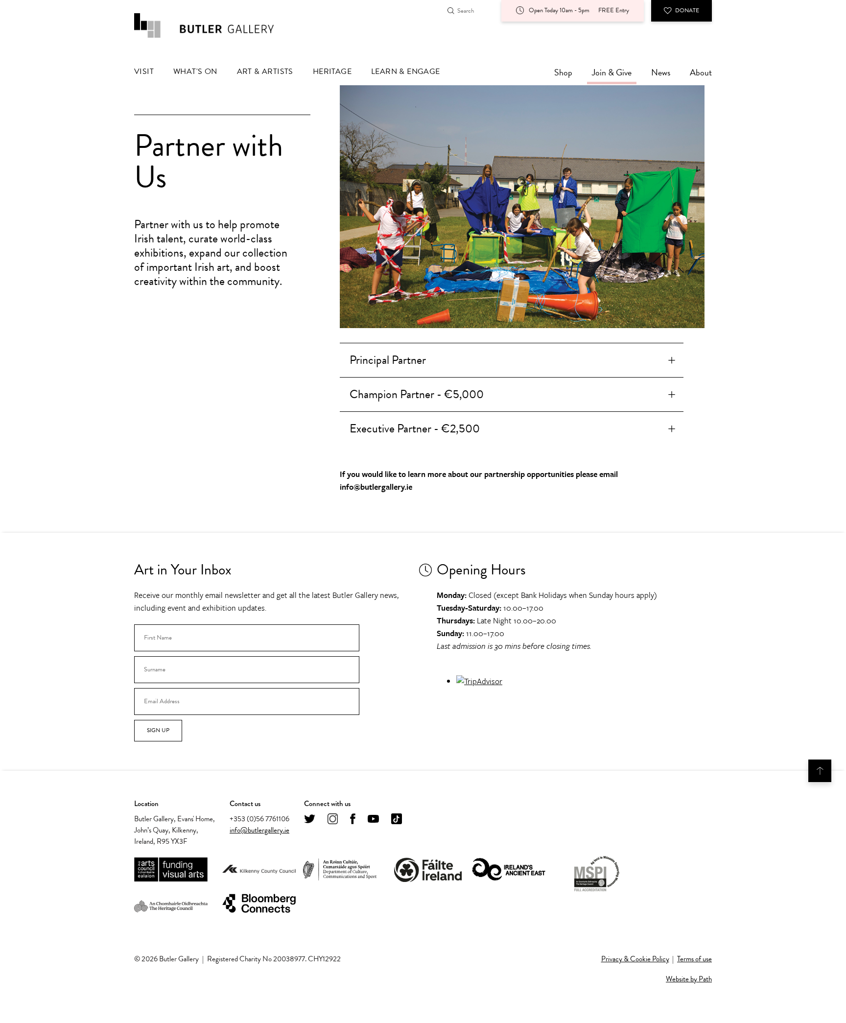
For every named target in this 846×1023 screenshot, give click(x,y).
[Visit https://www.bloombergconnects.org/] (259, 904)
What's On (195, 71)
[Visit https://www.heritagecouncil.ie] (171, 904)
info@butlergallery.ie (259, 830)
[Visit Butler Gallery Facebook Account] (352, 819)
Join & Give (612, 72)
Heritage (332, 71)
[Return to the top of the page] (819, 771)
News (660, 72)
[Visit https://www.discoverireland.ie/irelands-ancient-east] (508, 870)
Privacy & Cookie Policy (635, 958)
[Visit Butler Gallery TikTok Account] (396, 819)
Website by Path (689, 979)
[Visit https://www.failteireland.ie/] (428, 870)
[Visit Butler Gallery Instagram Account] (333, 819)
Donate (687, 10)
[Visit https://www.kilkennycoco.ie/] (259, 870)
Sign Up (158, 730)
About (701, 72)
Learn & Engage (405, 71)
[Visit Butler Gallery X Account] (309, 819)
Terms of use (694, 958)
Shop (563, 72)
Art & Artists (265, 71)
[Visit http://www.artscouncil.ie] (171, 869)
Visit (144, 71)
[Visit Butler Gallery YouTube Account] (373, 819)
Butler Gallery (215, 25)
